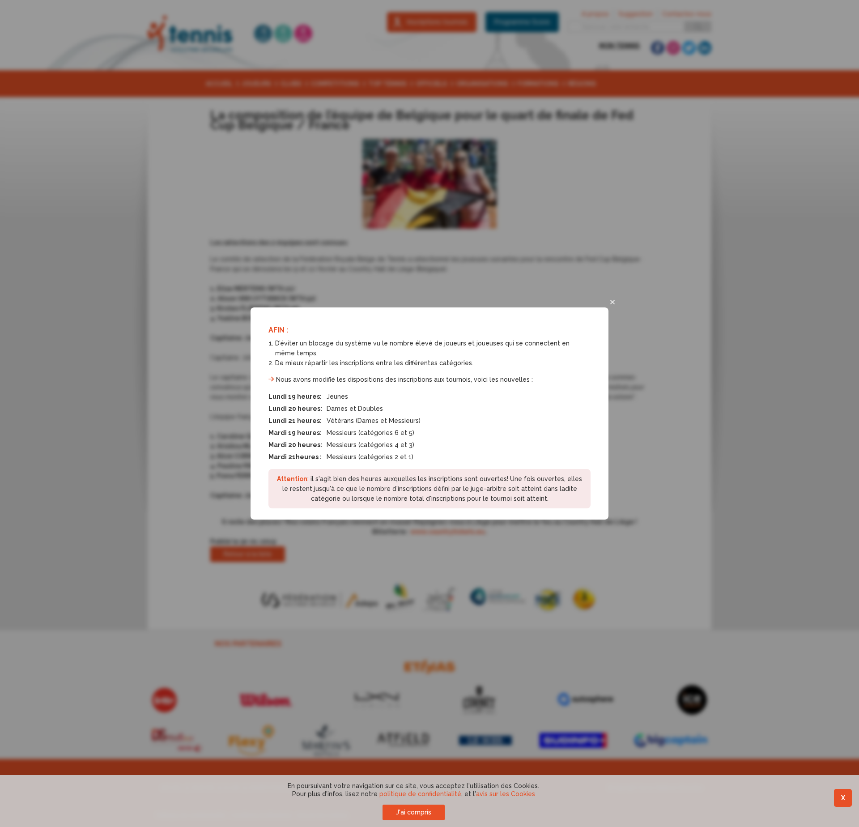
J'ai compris (413, 812)
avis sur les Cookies (505, 793)
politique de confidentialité (420, 793)
